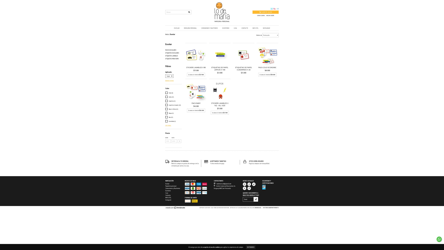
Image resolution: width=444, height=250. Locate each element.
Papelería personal (190, 28)
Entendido (250, 247)
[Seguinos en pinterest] (249, 188)
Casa (235, 28)
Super (168, 76)
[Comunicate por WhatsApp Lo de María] (439, 239)
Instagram (266, 28)
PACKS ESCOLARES (170, 50)
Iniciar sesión (270, 15)
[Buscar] (189, 12)
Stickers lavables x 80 (196, 67)
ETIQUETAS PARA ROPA (172, 59)
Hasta (173, 137)
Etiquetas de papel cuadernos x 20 (243, 68)
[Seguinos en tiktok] (254, 184)
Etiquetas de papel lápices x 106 (219, 68)
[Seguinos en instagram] (244, 184)
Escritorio (225, 28)
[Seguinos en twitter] (244, 188)
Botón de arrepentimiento (271, 207)
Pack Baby (196, 103)
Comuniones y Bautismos (209, 28)
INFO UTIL (255, 28)
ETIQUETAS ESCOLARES (172, 53)
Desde (166, 137)
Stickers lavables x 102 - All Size (219, 104)
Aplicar (179, 141)
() (266, 12)
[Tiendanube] (175, 208)
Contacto (244, 28)
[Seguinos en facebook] (249, 184)
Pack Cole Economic (267, 67)
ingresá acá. (258, 207)
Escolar (176, 28)
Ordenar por (259, 35)
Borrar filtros (169, 80)
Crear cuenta (261, 15)
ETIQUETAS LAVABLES (171, 56)
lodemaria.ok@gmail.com (224, 184)
